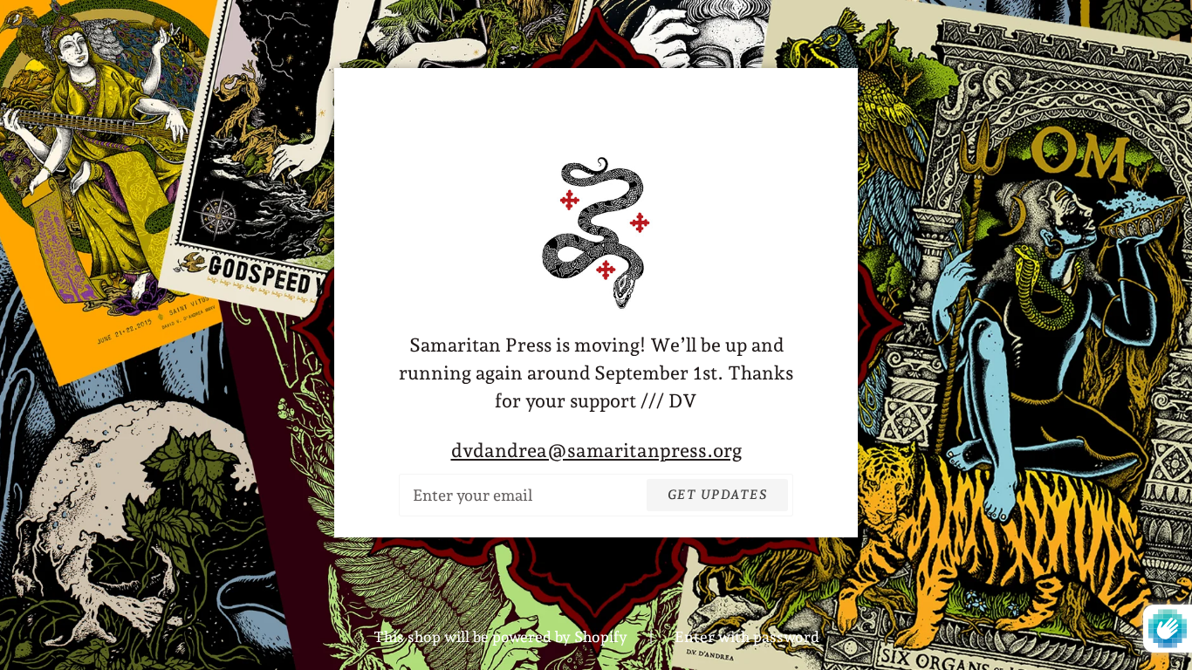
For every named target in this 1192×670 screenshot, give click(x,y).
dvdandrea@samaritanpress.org (596, 450)
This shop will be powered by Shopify (502, 637)
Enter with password (747, 637)
